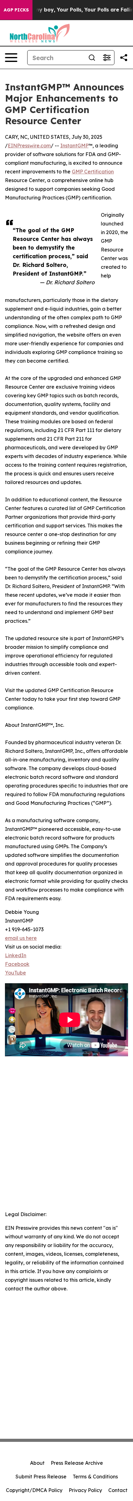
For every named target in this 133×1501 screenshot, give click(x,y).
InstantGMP (74, 145)
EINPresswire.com (29, 145)
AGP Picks (16, 10)
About (37, 1463)
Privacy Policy (85, 1490)
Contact (117, 1490)
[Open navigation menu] (11, 57)
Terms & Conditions (95, 1476)
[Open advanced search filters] (106, 57)
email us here (21, 938)
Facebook (17, 964)
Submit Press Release (40, 1476)
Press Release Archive (77, 1463)
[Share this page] (123, 57)
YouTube (15, 973)
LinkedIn (15, 955)
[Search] (91, 57)
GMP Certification (93, 171)
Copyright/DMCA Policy (34, 1490)
